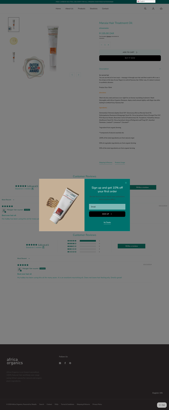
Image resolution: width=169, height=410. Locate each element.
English (142, 1)
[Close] (126, 183)
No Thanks (107, 222)
